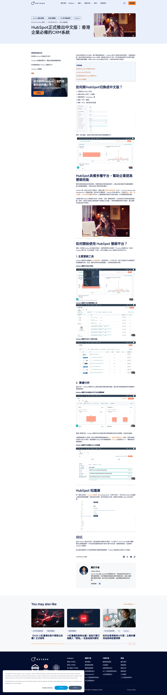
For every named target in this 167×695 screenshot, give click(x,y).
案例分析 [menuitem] (123, 668)
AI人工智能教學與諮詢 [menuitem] (92, 677)
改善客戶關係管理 (109, 190)
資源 (95, 3)
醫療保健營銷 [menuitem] (89, 668)
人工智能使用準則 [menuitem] (126, 677)
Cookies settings (47, 687)
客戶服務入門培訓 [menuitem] (72, 668)
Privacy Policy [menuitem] (131, 690)
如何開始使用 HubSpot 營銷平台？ (42, 65)
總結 (32, 73)
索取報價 (132, 3)
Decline (75, 687)
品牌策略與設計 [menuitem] (90, 671)
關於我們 (63, 3)
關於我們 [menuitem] (123, 662)
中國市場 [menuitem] (106, 658)
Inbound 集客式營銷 (38, 18)
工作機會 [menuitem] (123, 674)
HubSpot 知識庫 (36, 69)
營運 (93, 194)
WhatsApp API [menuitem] (89, 674)
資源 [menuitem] (122, 658)
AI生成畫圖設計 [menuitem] (90, 680)
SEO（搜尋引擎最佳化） (115, 437)
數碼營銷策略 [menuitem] (89, 665)
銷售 (131, 192)
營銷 (127, 192)
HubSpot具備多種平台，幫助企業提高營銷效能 (46, 60)
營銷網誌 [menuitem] (123, 665)
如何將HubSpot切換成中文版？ (41, 56)
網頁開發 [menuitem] (87, 662)
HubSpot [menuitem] (70, 658)
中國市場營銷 (50, 631)
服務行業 (87, 3)
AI (119, 631)
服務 (79, 3)
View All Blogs (128, 604)
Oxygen (114, 439)
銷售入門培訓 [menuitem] (71, 665)
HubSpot (71, 3)
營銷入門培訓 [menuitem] (71, 662)
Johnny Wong (37, 22)
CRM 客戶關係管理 (65, 18)
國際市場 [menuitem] (88, 658)
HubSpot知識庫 (92, 495)
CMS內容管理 (85, 194)
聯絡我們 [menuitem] (123, 671)
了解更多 (38, 93)
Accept (61, 687)
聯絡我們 (103, 3)
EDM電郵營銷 (95, 260)
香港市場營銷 (52, 18)
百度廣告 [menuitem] (105, 665)
